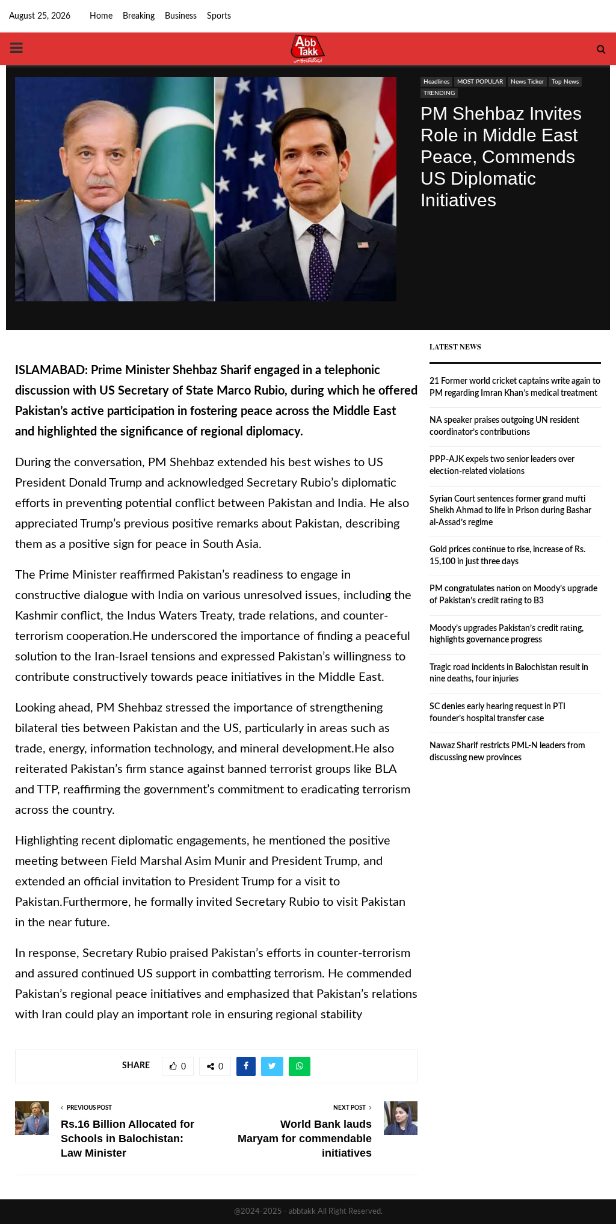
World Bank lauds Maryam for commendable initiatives (305, 1138)
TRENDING (439, 93)
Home (101, 16)
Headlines (436, 82)
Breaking (139, 16)
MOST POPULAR (480, 82)
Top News (565, 82)
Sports (219, 16)
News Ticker (527, 82)
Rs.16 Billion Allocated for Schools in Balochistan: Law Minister (127, 1138)
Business (181, 16)
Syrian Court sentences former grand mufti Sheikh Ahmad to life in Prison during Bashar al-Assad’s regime (510, 511)
